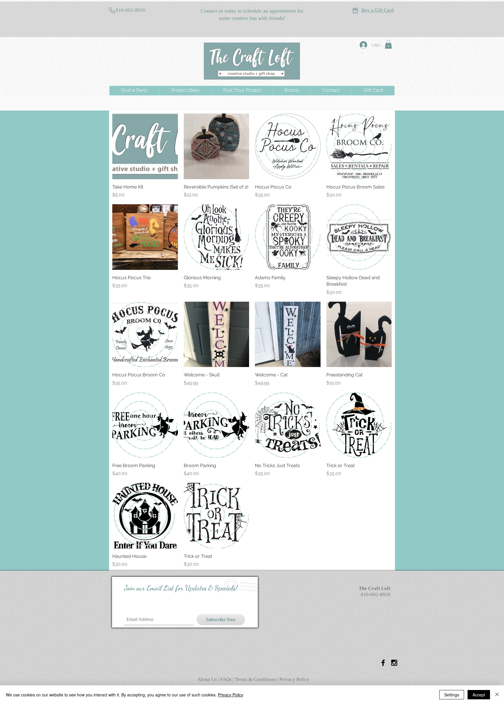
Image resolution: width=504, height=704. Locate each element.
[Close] (497, 694)
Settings (451, 695)
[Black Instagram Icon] (394, 662)
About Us (207, 679)
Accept (479, 695)
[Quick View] (145, 146)
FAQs (226, 679)
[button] (388, 44)
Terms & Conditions (255, 679)
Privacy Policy (294, 679)
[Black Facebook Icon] (383, 662)
